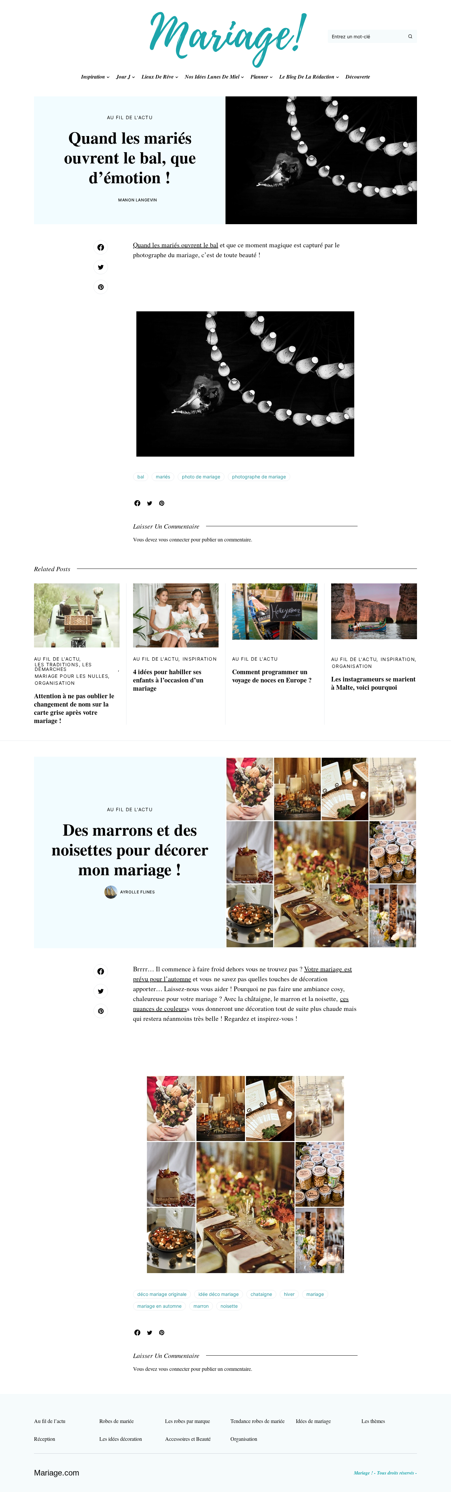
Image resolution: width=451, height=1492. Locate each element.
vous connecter (174, 539)
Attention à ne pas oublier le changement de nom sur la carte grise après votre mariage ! (74, 708)
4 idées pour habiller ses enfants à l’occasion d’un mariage (168, 680)
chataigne (261, 1294)
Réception (44, 1438)
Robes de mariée (116, 1420)
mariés (163, 476)
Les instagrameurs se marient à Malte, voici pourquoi (373, 683)
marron (201, 1306)
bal (140, 476)
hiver (289, 1294)
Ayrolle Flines (137, 891)
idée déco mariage (218, 1294)
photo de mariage (201, 476)
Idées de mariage (313, 1420)
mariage (315, 1294)
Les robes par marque (187, 1420)
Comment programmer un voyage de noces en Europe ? (272, 676)
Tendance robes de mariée (257, 1420)
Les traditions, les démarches (63, 667)
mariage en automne (159, 1306)
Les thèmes (373, 1420)
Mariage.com (56, 1472)
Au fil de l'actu (130, 117)
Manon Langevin (137, 199)
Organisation (55, 683)
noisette (229, 1306)
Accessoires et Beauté (188, 1438)
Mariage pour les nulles (71, 676)
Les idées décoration (120, 1438)
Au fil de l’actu (49, 1420)
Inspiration (200, 659)
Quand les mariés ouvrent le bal (175, 244)
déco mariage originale (162, 1294)
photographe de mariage (259, 476)
